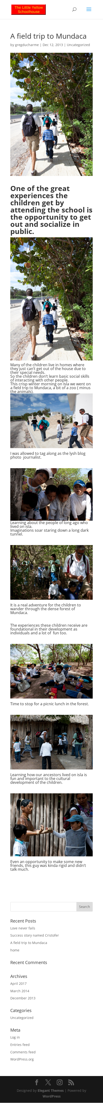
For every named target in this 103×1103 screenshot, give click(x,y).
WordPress (52, 1096)
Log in (15, 1037)
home (14, 950)
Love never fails (22, 928)
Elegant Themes (51, 1090)
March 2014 (19, 991)
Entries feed (20, 1044)
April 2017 (18, 983)
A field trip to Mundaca (28, 942)
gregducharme (27, 44)
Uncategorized (78, 44)
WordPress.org (22, 1059)
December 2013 (22, 998)
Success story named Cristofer (34, 935)
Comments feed (23, 1052)
